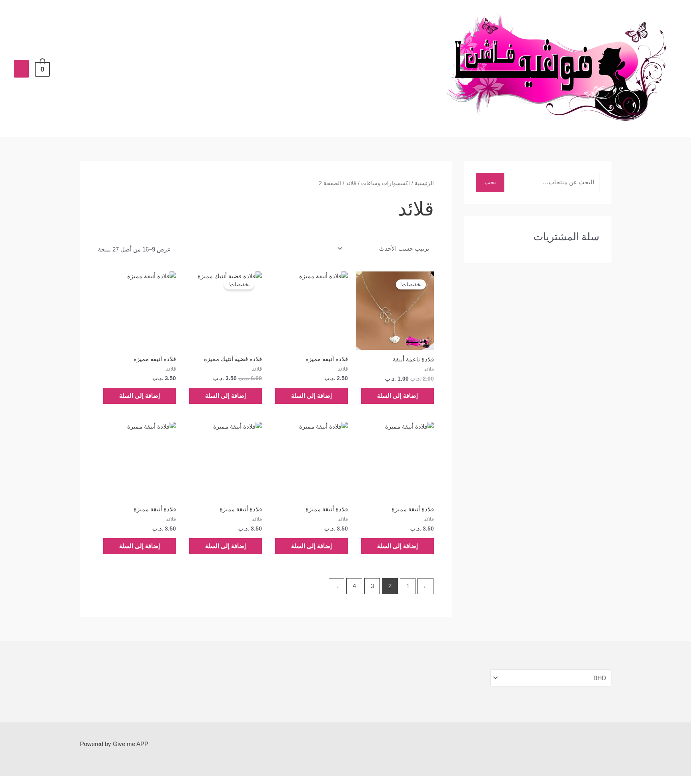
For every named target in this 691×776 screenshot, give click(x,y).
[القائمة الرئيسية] (21, 69)
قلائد (351, 183)
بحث (490, 182)
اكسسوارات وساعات (385, 183)
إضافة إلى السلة (397, 395)
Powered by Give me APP (114, 743)
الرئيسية (424, 183)
